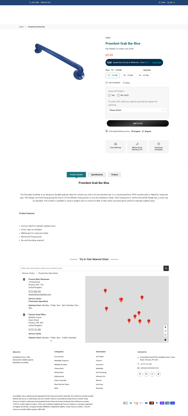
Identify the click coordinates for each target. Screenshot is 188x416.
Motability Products (61, 361)
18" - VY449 (128, 75)
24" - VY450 (144, 75)
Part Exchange (101, 372)
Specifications (97, 175)
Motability (99, 368)
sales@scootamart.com (149, 368)
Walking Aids (59, 376)
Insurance (99, 365)
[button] (93, 62)
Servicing (99, 384)
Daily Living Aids (60, 380)
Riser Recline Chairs (61, 384)
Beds (56, 388)
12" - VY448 (113, 75)
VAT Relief (100, 357)
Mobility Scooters (60, 365)
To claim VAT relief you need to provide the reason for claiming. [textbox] (132, 103)
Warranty (99, 388)
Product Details (76, 175)
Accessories (59, 357)
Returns (99, 380)
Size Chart (147, 70)
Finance (114, 175)
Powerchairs (59, 368)
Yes (113, 95)
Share (127, 83)
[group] (59, 61)
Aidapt (108, 38)
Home (21, 27)
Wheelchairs (59, 372)
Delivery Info (100, 376)
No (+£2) (124, 95)
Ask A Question (114, 83)
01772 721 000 (146, 364)
